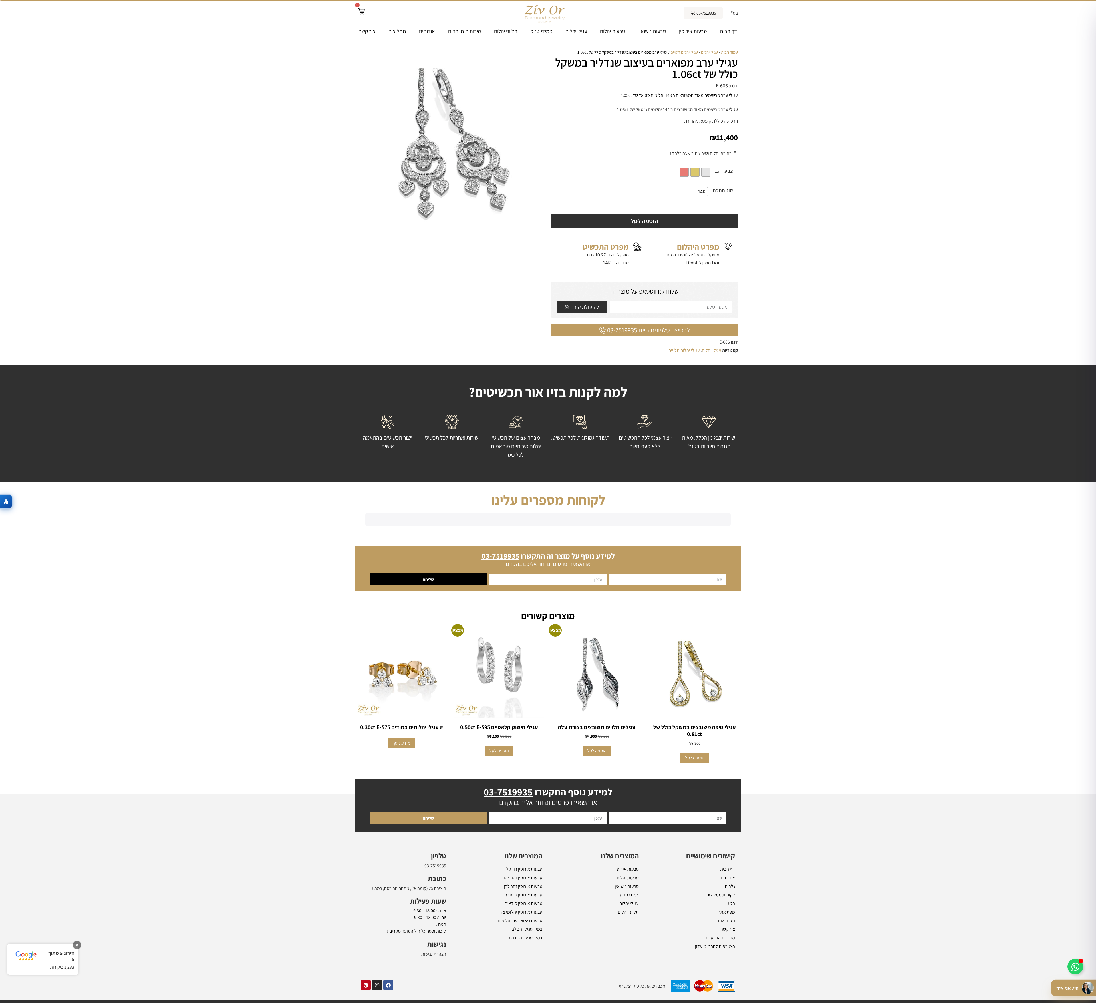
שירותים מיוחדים (464, 31)
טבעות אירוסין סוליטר (523, 982)
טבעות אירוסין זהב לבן (523, 965)
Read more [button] (384, 593)
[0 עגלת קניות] (361, 11)
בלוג (731, 982)
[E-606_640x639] (451, 142)
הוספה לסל (644, 221)
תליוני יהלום (505, 31)
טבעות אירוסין (693, 31)
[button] (365, 571)
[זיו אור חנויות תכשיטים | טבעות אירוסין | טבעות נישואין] (544, 13)
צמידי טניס (541, 31)
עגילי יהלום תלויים (684, 52)
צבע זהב (724, 171)
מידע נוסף (401, 822)
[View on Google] (378, 553)
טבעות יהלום (612, 31)
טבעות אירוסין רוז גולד (522, 948)
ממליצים (397, 31)
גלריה (730, 965)
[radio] (706, 172)
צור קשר (367, 31)
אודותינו (427, 31)
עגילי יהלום (576, 31)
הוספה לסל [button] (694, 836)
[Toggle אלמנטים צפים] (1075, 966)
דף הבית (728, 31)
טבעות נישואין (652, 31)
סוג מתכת (722, 190)
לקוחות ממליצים (720, 974)
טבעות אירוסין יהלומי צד (521, 991)
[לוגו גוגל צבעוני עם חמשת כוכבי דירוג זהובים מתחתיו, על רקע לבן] (26, 956)
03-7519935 (435, 945)
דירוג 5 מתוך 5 (61, 956)
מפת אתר (726, 991)
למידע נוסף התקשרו (548, 870)
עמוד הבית (729, 52)
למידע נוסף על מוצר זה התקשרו (548, 634)
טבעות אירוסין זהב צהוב (521, 957)
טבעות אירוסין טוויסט (524, 974)
